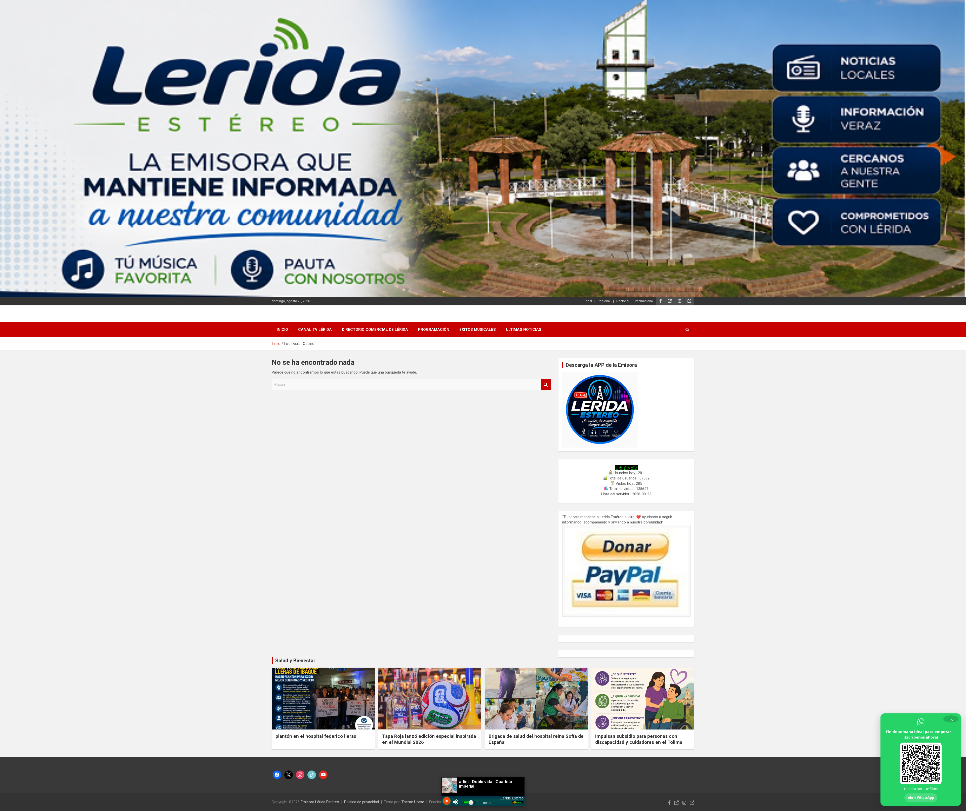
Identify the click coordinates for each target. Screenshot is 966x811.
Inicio (282, 329)
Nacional (622, 301)
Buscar (546, 384)
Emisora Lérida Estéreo (320, 802)
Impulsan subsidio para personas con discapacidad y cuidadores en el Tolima (638, 739)
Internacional (644, 301)
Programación (433, 329)
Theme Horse (412, 802)
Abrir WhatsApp (921, 797)
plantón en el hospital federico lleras (315, 736)
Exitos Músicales (477, 329)
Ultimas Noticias (523, 329)
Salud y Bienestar (295, 661)
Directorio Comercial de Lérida (375, 329)
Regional (604, 301)
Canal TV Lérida (315, 329)
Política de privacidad (361, 802)
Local (588, 301)
